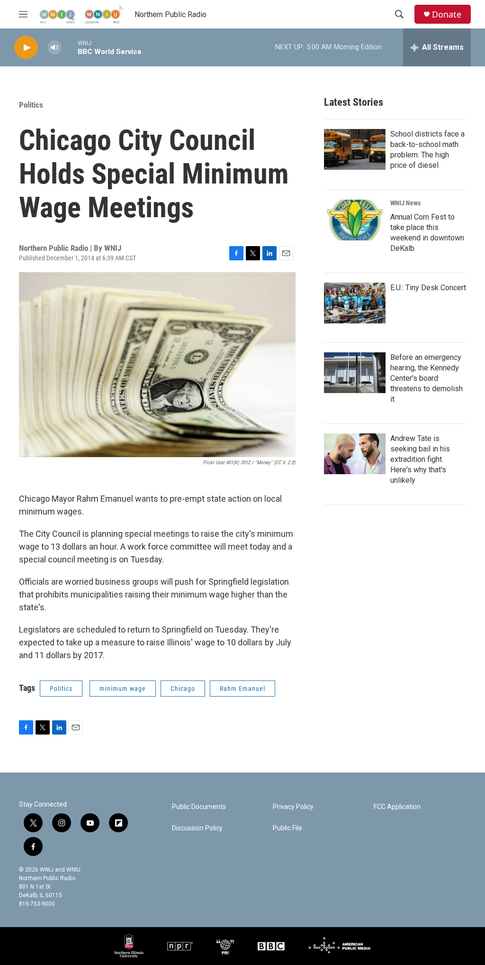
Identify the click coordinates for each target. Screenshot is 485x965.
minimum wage (122, 688)
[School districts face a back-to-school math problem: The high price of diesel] (355, 149)
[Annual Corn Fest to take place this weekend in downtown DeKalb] (355, 220)
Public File (287, 828)
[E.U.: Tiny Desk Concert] (355, 303)
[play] (26, 47)
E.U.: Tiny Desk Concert (428, 287)
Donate (446, 14)
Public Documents (199, 806)
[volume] (54, 47)
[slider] (69, 47)
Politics (31, 105)
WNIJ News (405, 203)
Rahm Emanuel (242, 688)
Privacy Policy (293, 806)
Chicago (183, 688)
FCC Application (397, 806)
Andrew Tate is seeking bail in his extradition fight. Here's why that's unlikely (420, 459)
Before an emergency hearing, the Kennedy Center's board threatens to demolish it (426, 378)
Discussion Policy (197, 828)
